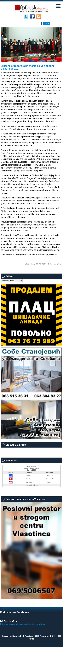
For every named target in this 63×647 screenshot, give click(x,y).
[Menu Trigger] (58, 6)
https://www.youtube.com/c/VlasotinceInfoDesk (22, 624)
